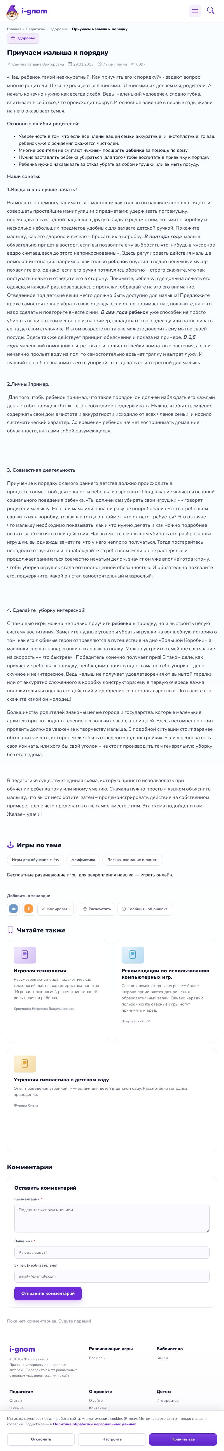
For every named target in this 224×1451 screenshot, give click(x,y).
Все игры (97, 1358)
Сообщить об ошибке (147, 909)
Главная (14, 29)
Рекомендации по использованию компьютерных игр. (165, 973)
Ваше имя (24, 1241)
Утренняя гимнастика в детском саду (61, 1079)
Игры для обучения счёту (35, 859)
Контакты (97, 1408)
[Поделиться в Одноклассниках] (28, 909)
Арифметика (83, 859)
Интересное (167, 1400)
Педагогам (36, 29)
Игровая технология (40, 970)
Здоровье (59, 29)
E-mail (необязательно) (36, 1265)
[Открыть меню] (195, 11)
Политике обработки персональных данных (94, 1424)
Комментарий (28, 1199)
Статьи (15, 1400)
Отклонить (41, 1439)
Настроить (112, 1439)
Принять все (183, 1439)
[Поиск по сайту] (212, 11)
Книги (162, 1358)
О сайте (96, 1400)
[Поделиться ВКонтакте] (13, 909)
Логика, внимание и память (132, 859)
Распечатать (100, 909)
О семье (16, 1408)
